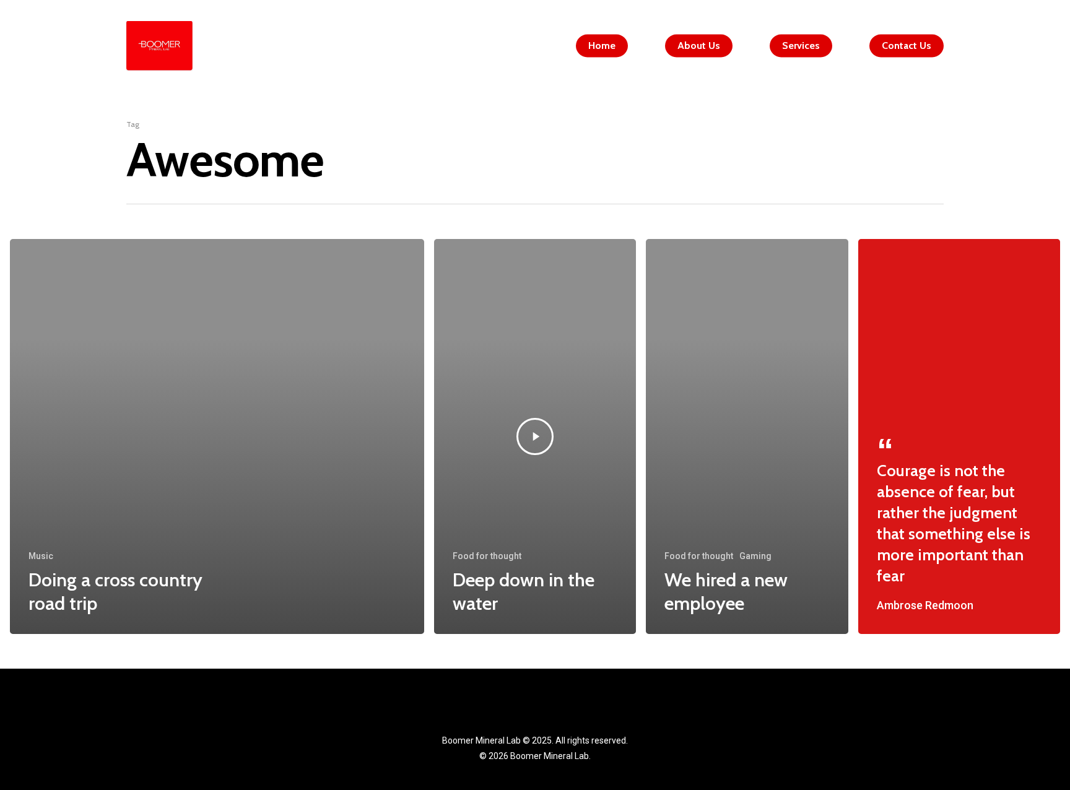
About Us (698, 46)
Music (40, 556)
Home (601, 46)
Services (801, 46)
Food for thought (487, 556)
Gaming (755, 556)
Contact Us (906, 46)
